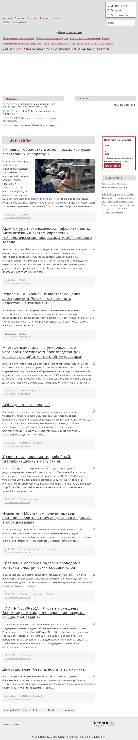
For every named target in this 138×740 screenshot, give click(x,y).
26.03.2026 (10, 390)
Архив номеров (119, 15)
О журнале (32, 18)
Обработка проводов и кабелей (36, 594)
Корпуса (23, 214)
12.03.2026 (10, 499)
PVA (118, 184)
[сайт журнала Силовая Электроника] (31, 724)
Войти (6, 22)
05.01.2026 (10, 594)
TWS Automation (109, 187)
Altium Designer (111, 194)
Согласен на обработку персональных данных (118, 160)
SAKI (116, 202)
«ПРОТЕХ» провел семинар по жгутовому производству (30, 119)
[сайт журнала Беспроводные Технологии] (103, 724)
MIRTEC (123, 184)
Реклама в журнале (50, 18)
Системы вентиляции (30, 442)
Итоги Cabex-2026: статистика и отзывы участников (29, 112)
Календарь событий (124, 104)
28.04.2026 (10, 333)
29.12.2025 (10, 695)
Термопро (107, 198)
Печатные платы (60, 43)
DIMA (127, 198)
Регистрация (19, 22)
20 (49, 710)
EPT (114, 198)
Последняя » (69, 710)
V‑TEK (120, 187)
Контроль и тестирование (85, 38)
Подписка (116, 10)
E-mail (107, 152)
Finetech (106, 205)
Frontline (120, 198)
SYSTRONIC (129, 205)
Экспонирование (28, 549)
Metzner (114, 205)
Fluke (132, 198)
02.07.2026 (10, 214)
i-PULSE (126, 187)
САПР (46, 43)
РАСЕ (104, 202)
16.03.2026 (10, 442)
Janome (130, 202)
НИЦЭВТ (122, 201)
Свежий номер (119, 5)
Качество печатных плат (61, 48)
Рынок (105, 38)
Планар (110, 202)
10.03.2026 (10, 549)
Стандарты (25, 655)
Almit (104, 184)
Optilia (122, 205)
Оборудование (80, 43)
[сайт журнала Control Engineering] (126, 724)
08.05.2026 (10, 279)
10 (44, 710)
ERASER (120, 209)
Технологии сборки (102, 43)
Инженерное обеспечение (18, 38)
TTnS (120, 191)
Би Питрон (111, 184)
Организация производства (52, 38)
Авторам (7, 18)
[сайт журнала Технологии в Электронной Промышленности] (53, 724)
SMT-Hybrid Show (109, 209)
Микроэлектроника (29, 390)
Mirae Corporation (109, 191)
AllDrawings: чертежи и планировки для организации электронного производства (29, 105)
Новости (11, 98)
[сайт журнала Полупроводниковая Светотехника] (77, 724)
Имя (107, 145)
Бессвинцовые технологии (93, 48)
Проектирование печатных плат (22, 43)
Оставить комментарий (17, 217)
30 (53, 710)
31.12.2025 (10, 655)
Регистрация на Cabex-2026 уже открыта (35, 125)
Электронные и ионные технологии (24, 48)
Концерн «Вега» (116, 212)
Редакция (19, 18)
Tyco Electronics (127, 194)
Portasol (105, 212)
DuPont (126, 209)
